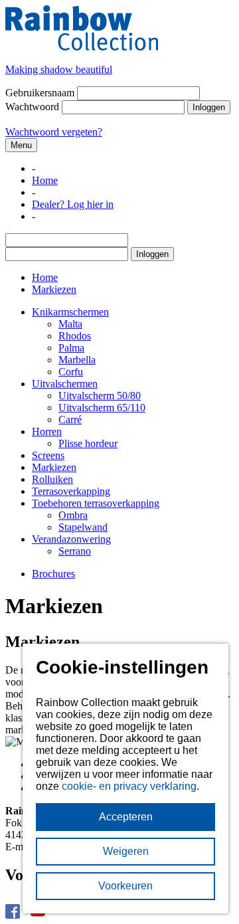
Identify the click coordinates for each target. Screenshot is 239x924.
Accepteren (126, 816)
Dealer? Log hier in (73, 204)
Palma (71, 347)
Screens (48, 455)
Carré (70, 419)
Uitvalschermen (65, 383)
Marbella (77, 359)
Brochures (53, 573)
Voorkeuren (125, 885)
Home (45, 180)
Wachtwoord (32, 106)
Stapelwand (83, 527)
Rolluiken (52, 479)
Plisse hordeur (88, 443)
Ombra (73, 515)
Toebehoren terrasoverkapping (95, 503)
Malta (70, 323)
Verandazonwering (71, 539)
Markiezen (54, 467)
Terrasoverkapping (71, 491)
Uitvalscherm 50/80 (99, 395)
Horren (47, 431)
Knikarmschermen (70, 312)
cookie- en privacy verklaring (129, 786)
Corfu (70, 371)
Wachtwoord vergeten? (53, 132)
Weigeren (126, 851)
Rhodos (74, 335)
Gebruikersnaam (39, 92)
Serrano (74, 551)
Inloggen (209, 107)
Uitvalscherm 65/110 (101, 407)
